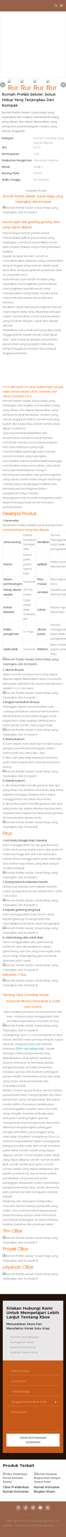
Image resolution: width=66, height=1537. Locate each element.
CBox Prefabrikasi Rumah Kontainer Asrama (16, 1489)
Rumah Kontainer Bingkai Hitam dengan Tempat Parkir (47, 1489)
